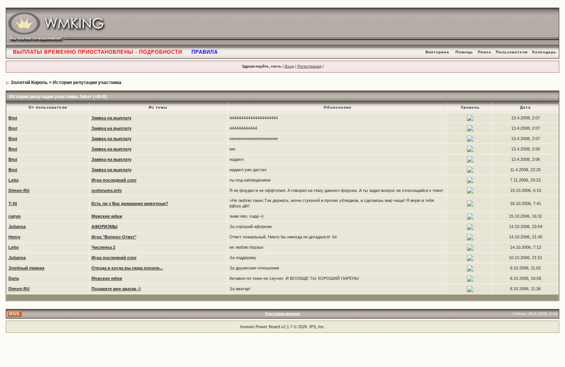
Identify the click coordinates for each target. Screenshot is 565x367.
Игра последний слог (114, 180)
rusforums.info (106, 190)
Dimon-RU (19, 190)
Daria (13, 278)
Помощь (464, 52)
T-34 (12, 203)
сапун (14, 216)
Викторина (437, 52)
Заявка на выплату (111, 118)
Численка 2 (103, 247)
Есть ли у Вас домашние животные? (129, 203)
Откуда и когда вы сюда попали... (127, 268)
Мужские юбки (106, 216)
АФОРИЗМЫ (104, 226)
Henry (14, 237)
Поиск (484, 52)
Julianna (17, 226)
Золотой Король (29, 82)
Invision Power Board (260, 326)
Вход (289, 66)
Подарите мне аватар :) (116, 288)
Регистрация (309, 66)
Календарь (544, 52)
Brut (12, 118)
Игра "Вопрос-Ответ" (113, 237)
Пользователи (512, 52)
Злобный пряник (26, 268)
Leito (13, 180)
